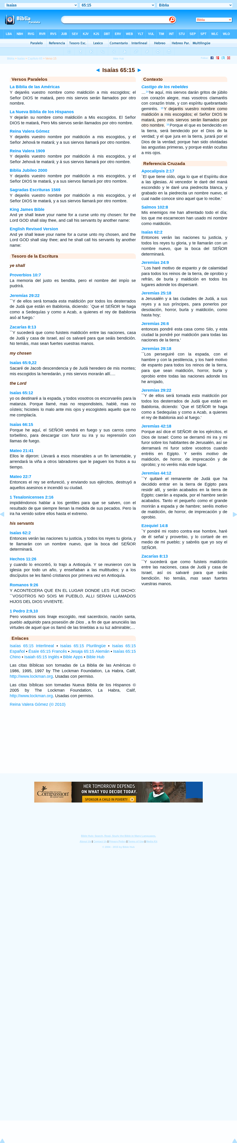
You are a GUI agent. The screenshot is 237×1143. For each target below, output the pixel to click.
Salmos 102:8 (154, 207)
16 (167, 124)
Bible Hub (95, 657)
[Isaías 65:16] (231, 524)
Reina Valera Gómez (30, 131)
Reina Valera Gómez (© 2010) (37, 704)
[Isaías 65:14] (6, 524)
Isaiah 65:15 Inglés (41, 657)
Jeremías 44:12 (156, 473)
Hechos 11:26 (23, 559)
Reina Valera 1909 (27, 151)
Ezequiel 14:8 (154, 525)
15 (162, 108)
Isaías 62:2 (20, 533)
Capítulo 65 (35, 58)
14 (147, 91)
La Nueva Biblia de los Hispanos (42, 111)
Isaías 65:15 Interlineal (32, 645)
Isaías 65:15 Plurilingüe (83, 645)
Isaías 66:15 (21, 424)
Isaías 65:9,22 (23, 362)
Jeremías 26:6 (155, 323)
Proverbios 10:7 (25, 275)
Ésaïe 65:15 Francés (47, 651)
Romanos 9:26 (24, 585)
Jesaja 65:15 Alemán (90, 651)
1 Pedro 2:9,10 (24, 611)
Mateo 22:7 (20, 476)
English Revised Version (34, 229)
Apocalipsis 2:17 (157, 171)
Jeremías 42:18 (156, 426)
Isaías (21, 58)
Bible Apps (73, 657)
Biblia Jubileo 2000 (28, 170)
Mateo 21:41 (22, 450)
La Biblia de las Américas (35, 86)
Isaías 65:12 (21, 392)
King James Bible (27, 209)
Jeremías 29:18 (156, 348)
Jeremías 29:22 (25, 295)
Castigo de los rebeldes (164, 86)
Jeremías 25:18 (156, 293)
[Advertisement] (118, 744)
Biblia (10, 58)
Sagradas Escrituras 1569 (35, 189)
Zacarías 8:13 (23, 327)
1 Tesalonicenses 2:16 (31, 497)
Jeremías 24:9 (155, 262)
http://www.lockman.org (31, 676)
